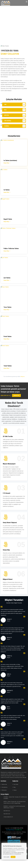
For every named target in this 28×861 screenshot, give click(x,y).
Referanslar (4, 790)
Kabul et (13, 856)
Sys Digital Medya (10, 829)
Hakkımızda (4, 784)
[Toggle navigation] (26, 1)
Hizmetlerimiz (4, 787)
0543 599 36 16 (5, 395)
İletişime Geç (16, 395)
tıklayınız (23, 376)
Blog (14, 787)
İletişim (15, 790)
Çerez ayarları (6, 856)
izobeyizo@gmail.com (8, 816)
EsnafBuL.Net (19, 829)
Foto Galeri (16, 784)
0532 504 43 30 (7, 813)
